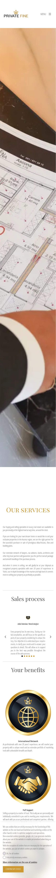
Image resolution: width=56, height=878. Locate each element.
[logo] (16, 14)
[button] (5, 637)
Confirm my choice (13, 868)
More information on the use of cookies (20, 862)
